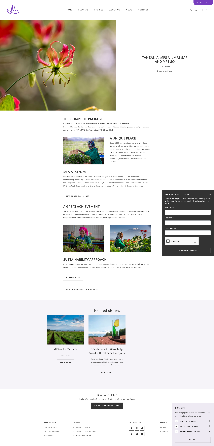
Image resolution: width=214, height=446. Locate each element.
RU (205, 49)
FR (205, 43)
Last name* (169, 218)
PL (205, 27)
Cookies (163, 427)
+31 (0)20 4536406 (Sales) (86, 431)
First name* (169, 207)
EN (203, 10)
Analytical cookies (189, 426)
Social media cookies (190, 432)
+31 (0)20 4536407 (83, 427)
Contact (143, 10)
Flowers (83, 10)
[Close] (210, 194)
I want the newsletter (107, 405)
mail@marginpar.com (83, 435)
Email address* (171, 228)
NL (205, 16)
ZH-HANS (205, 32)
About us (114, 10)
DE (205, 21)
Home (69, 10)
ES (205, 38)
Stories (98, 10)
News (129, 10)
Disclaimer (164, 431)
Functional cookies (189, 421)
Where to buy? (203, 2)
